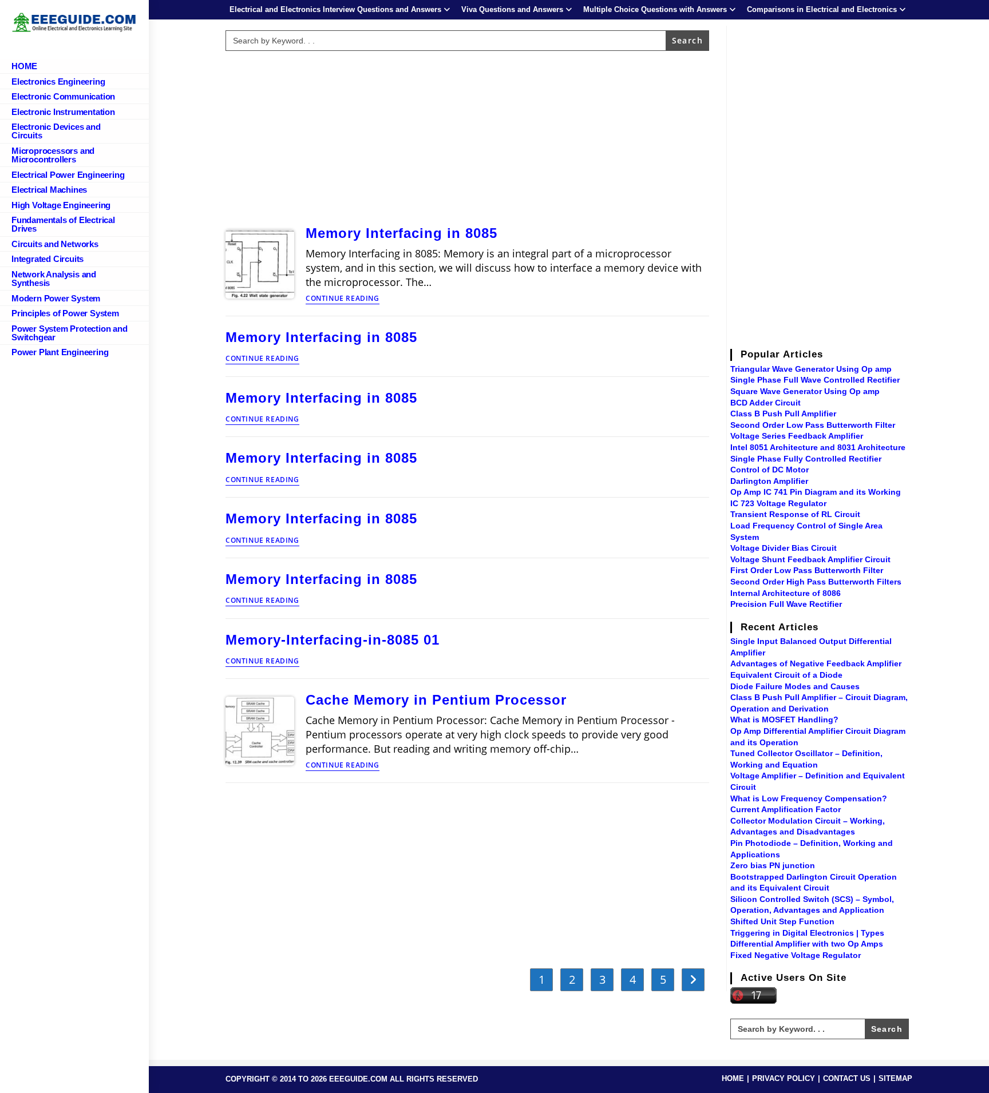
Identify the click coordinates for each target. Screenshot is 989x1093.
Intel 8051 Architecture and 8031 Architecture (817, 447)
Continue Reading (342, 299)
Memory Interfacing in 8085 (401, 233)
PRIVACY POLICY (783, 1078)
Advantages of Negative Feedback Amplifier (815, 663)
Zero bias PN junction (772, 865)
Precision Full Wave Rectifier (786, 604)
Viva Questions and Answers (512, 9)
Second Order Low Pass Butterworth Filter (812, 425)
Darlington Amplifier (769, 481)
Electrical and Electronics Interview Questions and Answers (335, 9)
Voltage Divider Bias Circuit (783, 548)
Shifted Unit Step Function (782, 921)
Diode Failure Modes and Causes (795, 686)
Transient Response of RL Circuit (795, 514)
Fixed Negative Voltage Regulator (795, 955)
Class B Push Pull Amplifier (783, 413)
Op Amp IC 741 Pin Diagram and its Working (815, 491)
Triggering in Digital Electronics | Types (807, 932)
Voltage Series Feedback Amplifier (796, 435)
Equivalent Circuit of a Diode (786, 674)
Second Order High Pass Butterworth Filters (815, 581)
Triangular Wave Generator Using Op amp (811, 368)
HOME (733, 1078)
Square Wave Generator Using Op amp (805, 391)
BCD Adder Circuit (765, 402)
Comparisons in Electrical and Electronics (822, 9)
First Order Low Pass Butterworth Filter (806, 570)
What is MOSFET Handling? (784, 719)
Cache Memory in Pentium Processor (436, 700)
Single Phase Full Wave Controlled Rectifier (815, 379)
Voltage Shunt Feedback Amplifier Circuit (810, 559)
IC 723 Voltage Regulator (778, 503)
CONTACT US (847, 1078)
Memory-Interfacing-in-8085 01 (333, 639)
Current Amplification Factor (785, 809)
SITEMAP (895, 1078)
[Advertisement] (467, 135)
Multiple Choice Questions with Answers (655, 9)
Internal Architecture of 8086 (785, 593)
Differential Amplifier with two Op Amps (806, 943)
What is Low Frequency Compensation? (808, 798)
